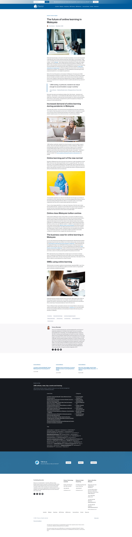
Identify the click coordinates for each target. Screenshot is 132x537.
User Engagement (77, 445)
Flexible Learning (59, 435)
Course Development (69, 431)
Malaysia (81, 462)
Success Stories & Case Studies (80, 414)
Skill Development (57, 445)
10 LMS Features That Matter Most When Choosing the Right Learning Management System (60, 419)
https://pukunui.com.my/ (93, 507)
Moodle (56, 62)
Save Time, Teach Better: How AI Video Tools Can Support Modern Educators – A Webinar (88, 368)
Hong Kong (93, 462)
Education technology (66, 434)
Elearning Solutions (74, 434)
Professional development (71, 443)
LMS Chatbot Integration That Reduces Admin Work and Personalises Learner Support (59, 408)
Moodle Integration (51, 441)
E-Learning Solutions (75, 432)
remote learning (67, 318)
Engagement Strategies (51, 435)
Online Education (50, 443)
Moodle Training (78, 441)
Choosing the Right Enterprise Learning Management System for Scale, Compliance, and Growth (60, 422)
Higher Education (76, 435)
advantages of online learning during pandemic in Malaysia (61, 243)
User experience (51, 446)
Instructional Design (52, 437)
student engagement (76, 318)
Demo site (96, 518)
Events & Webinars (37, 364)
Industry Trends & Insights (52, 15)
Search (47, 1)
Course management (52, 432)
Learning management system (69, 316)
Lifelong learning (50, 440)
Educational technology (58, 316)
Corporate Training (52, 431)
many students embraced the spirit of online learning (68, 153)
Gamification (66, 435)
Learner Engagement (72, 437)
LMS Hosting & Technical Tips (79, 408)
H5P (71, 435)
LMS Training (56, 440)
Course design (60, 431)
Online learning (59, 318)
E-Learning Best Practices (79, 397)
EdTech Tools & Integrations (79, 400)
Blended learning (64, 429)
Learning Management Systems (74, 439)
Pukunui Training (50, 445)
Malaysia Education (51, 318)
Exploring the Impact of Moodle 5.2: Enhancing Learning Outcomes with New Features (59, 414)
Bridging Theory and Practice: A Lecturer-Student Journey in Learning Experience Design (65, 368)
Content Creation (71, 429)
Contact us (71, 307)
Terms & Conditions (38, 521)
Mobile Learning (63, 440)
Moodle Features (76, 440)
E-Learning (50, 316)
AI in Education (58, 429)
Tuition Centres (50, 321)
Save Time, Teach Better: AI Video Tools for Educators (58, 417)
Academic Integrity (50, 429)
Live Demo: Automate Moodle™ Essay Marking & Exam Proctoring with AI (42, 368)
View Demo (96, 1)
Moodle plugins (65, 441)
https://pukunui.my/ (92, 502)
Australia (68, 462)
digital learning (62, 432)
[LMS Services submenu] (81, 6)
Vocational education (59, 446)
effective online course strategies (67, 225)
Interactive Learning (62, 437)
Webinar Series (66, 446)
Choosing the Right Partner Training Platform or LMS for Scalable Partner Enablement (59, 406)
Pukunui (80, 443)
